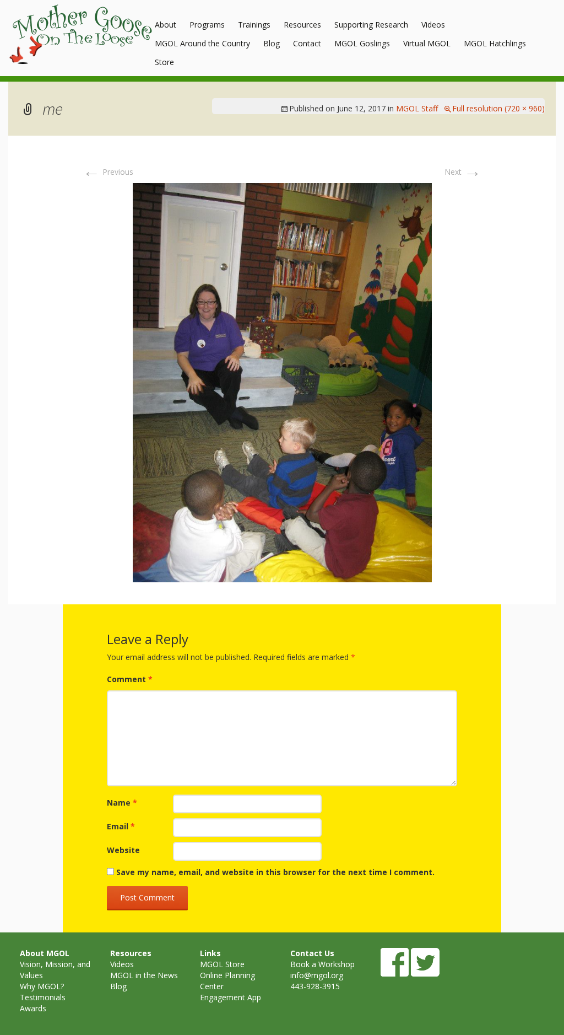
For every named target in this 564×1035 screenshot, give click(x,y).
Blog (271, 43)
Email (121, 826)
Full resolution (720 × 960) (498, 108)
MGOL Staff (417, 108)
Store (164, 62)
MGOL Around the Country (202, 43)
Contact (307, 43)
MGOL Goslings (362, 43)
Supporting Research (371, 24)
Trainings (254, 24)
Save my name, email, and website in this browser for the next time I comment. (275, 872)
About (165, 24)
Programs (207, 24)
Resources (302, 24)
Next (462, 172)
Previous (108, 172)
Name (122, 802)
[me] (282, 381)
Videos (433, 24)
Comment (130, 679)
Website (123, 850)
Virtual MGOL (427, 43)
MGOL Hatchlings (495, 43)
